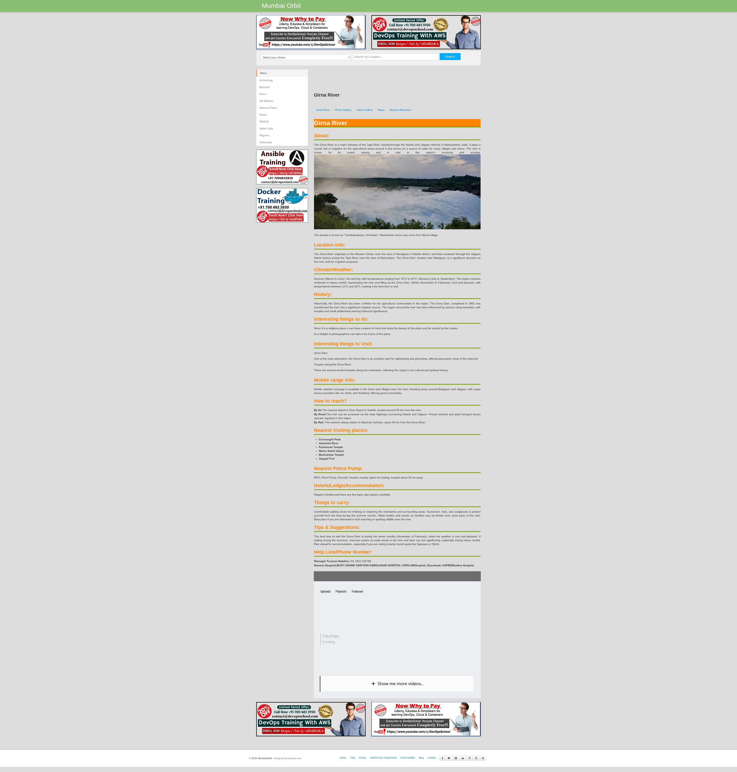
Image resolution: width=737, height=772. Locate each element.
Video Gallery (364, 109)
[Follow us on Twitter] (449, 754)
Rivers (263, 114)
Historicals (265, 142)
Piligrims (264, 135)
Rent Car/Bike (408, 754)
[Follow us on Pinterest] (470, 754)
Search (450, 56)
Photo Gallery (343, 109)
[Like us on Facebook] (442, 754)
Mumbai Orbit (281, 5)
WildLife (264, 121)
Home (343, 754)
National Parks (268, 107)
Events (362, 754)
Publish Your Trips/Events (383, 754)
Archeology (266, 80)
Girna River (323, 109)
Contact (432, 754)
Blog (421, 754)
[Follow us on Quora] (483, 754)
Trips (352, 754)
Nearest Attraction (400, 109)
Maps (381, 109)
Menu (263, 73)
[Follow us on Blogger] (456, 754)
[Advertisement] (288, 249)
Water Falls (266, 128)
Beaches (264, 87)
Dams (262, 93)
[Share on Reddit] (462, 754)
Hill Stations (266, 100)
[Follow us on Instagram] (476, 754)
